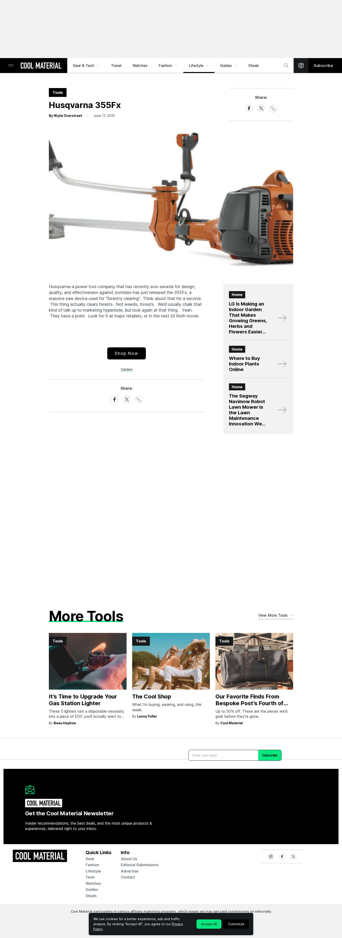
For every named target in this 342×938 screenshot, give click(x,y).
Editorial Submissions (139, 864)
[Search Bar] (286, 65)
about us (129, 858)
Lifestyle (196, 65)
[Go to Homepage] (41, 66)
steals (253, 65)
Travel (116, 65)
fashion (92, 864)
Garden (126, 369)
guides (92, 889)
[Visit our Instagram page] (301, 65)
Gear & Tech (83, 65)
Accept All (209, 924)
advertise (129, 871)
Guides (226, 65)
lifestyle (93, 871)
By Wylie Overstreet (65, 116)
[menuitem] (86, 65)
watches (93, 883)
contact (128, 877)
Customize (236, 924)
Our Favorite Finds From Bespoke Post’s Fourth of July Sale (249, 703)
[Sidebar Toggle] (11, 66)
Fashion (165, 65)
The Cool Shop (151, 696)
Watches (140, 65)
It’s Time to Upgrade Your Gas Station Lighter (83, 700)
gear (90, 858)
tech (90, 877)
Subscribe (323, 65)
